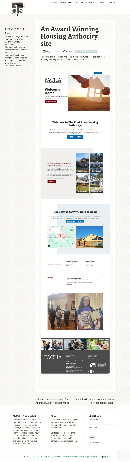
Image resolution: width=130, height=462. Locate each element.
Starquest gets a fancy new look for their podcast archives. (16, 50)
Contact (113, 3)
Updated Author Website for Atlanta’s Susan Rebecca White (52, 401)
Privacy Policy (47, 457)
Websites (91, 51)
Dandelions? (67, 3)
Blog (102, 3)
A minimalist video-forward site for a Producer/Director (15, 63)
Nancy (68, 51)
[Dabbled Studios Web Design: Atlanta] (17, 10)
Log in (105, 457)
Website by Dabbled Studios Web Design (71, 457)
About (79, 3)
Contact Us (34, 457)
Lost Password (95, 442)
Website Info (96, 457)
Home (54, 3)
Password (93, 428)
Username (93, 419)
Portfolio (91, 3)
